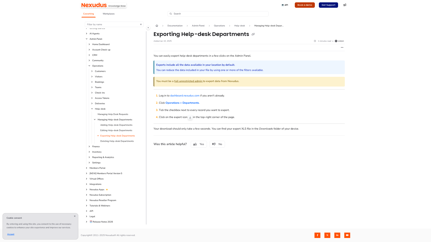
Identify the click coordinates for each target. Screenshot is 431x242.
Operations (97, 65)
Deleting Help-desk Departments (117, 141)
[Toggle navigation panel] (148, 28)
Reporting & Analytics (103, 157)
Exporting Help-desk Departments (117, 135)
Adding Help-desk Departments (116, 125)
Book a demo (304, 5)
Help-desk (100, 108)
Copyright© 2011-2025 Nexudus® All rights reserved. (108, 235)
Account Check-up (101, 49)
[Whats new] (344, 5)
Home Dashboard (101, 44)
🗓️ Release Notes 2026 (101, 221)
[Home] (103, 5)
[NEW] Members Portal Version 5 (106, 173)
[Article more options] (342, 47)
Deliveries (100, 103)
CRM (94, 55)
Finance (96, 146)
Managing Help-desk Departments (115, 119)
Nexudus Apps (97, 189)
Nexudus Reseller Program (103, 200)
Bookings (99, 82)
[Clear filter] (141, 24)
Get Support (328, 5)
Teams (98, 87)
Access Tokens (102, 98)
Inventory (97, 151)
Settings (96, 162)
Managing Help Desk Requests (113, 114)
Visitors (98, 76)
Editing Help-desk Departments (116, 130)
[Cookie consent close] (75, 216)
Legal (92, 216)
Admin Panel (96, 39)
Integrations (95, 184)
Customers (100, 71)
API (91, 211)
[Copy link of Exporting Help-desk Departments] (253, 34)
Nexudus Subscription (100, 194)
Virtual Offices (97, 178)
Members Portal (97, 168)
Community (98, 60)
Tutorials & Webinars (100, 205)
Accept (10, 234)
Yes (202, 144)
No (220, 144)
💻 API (284, 5)
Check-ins (100, 92)
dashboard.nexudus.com (185, 95)
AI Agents (95, 33)
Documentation (175, 25)
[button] (88, 14)
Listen (341, 41)
